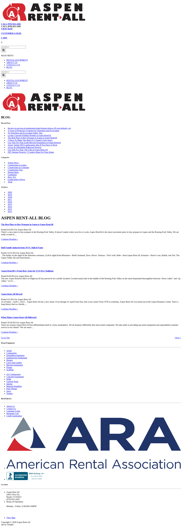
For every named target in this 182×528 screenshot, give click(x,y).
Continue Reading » (9, 239)
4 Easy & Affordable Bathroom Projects (24, 147)
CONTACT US (13, 65)
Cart (36, 24)
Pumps (9, 367)
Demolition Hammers (15, 355)
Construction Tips (15, 170)
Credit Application (14, 416)
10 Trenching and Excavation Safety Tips (25, 133)
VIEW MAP (7, 29)
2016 (10, 202)
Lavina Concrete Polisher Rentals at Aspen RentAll (29, 135)
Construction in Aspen (17, 165)
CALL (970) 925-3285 (11, 24)
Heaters (9, 360)
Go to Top (5, 338)
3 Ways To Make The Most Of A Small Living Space (30, 140)
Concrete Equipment (15, 377)
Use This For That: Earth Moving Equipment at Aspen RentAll (34, 142)
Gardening (12, 175)
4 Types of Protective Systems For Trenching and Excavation (33, 131)
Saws (8, 391)
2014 (10, 207)
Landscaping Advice (16, 179)
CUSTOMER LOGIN (11, 33)
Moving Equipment (14, 365)
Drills (8, 379)
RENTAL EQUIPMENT (17, 60)
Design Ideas (13, 172)
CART (4, 38)
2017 (10, 199)
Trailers (9, 393)
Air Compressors (13, 374)
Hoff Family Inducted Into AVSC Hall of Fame (22, 247)
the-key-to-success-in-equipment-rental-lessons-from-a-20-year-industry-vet (39, 128)
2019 (10, 195)
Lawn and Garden (14, 362)
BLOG (9, 67)
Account (44, 24)
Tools (10, 182)
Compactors (11, 353)
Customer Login (13, 411)
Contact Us (11, 409)
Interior (9, 384)
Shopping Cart (12, 413)
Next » (177, 338)
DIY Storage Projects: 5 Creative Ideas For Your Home (31, 152)
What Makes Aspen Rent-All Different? (19, 317)
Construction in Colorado (18, 167)
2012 (10, 211)
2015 (10, 204)
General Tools (12, 381)
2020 (10, 192)
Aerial (9, 351)
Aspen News (13, 163)
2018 (10, 197)
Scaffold (9, 370)
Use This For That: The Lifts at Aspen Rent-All (28, 150)
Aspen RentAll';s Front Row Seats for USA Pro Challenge (27, 271)
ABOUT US (11, 62)
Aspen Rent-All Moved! (12, 294)
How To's (12, 177)
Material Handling (14, 386)
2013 (10, 209)
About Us (10, 406)
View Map (27, 24)
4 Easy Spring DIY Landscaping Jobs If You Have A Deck (32, 145)
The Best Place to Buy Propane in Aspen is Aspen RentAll (32, 138)
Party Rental (11, 389)
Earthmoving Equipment (16, 358)
